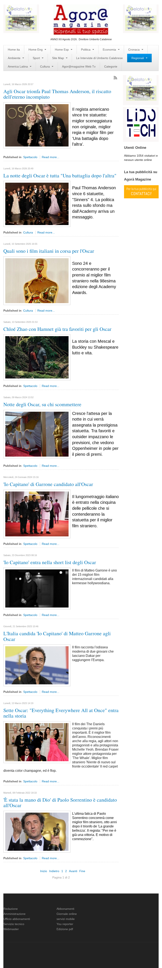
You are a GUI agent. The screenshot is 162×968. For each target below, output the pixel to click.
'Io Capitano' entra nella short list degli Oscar (49, 562)
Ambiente (14, 58)
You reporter (65, 924)
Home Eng (35, 49)
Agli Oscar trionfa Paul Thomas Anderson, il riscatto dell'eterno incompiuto (57, 94)
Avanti (73, 871)
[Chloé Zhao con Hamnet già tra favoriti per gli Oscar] (36, 357)
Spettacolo (30, 157)
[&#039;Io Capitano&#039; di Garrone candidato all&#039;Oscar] (36, 513)
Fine (82, 871)
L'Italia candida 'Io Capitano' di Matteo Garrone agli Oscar (57, 636)
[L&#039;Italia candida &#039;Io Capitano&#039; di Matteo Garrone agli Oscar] (36, 665)
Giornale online (67, 914)
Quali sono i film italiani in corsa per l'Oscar (48, 250)
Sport (37, 58)
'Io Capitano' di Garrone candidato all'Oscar (48, 484)
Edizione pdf (65, 929)
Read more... (50, 157)
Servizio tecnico (13, 924)
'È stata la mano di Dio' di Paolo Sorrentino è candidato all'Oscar (60, 802)
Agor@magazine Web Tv (79, 66)
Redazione (10, 908)
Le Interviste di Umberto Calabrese (99, 58)
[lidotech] (141, 122)
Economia (110, 49)
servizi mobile (66, 919)
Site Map (58, 58)
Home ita (14, 49)
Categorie (110, 66)
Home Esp (62, 49)
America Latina (18, 66)
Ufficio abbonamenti (16, 919)
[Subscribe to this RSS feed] (115, 77)
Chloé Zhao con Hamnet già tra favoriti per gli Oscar (57, 329)
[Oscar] (36, 280)
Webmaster (11, 929)
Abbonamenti (65, 908)
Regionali (138, 58)
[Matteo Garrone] (36, 588)
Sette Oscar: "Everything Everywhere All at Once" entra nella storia (61, 713)
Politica (86, 49)
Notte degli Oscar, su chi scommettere (42, 404)
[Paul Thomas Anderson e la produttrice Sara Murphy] (36, 125)
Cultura (45, 66)
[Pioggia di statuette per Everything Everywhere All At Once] (36, 742)
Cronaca (134, 49)
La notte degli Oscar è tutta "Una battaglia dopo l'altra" (59, 175)
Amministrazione (14, 914)
